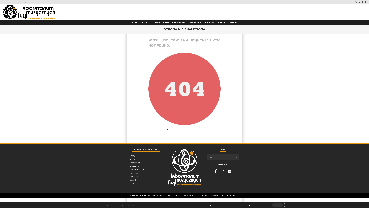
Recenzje (133, 159)
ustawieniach (256, 205)
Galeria (233, 23)
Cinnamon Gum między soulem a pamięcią (27, 2)
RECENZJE (146, 23)
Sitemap (222, 195)
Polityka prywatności (210, 195)
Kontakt (328, 2)
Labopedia (209, 23)
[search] (167, 129)
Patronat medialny (137, 170)
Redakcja (346, 2)
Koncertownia (162, 23)
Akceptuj (277, 205)
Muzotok (222, 23)
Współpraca (336, 2)
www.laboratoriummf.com (96, 205)
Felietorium (195, 23)
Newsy (132, 156)
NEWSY (135, 23)
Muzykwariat (178, 23)
